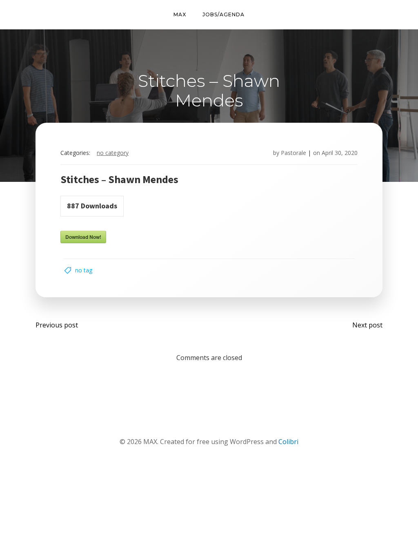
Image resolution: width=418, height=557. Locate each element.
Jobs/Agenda (223, 14)
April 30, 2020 (340, 153)
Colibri (288, 441)
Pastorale (293, 153)
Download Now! (83, 237)
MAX (179, 14)
